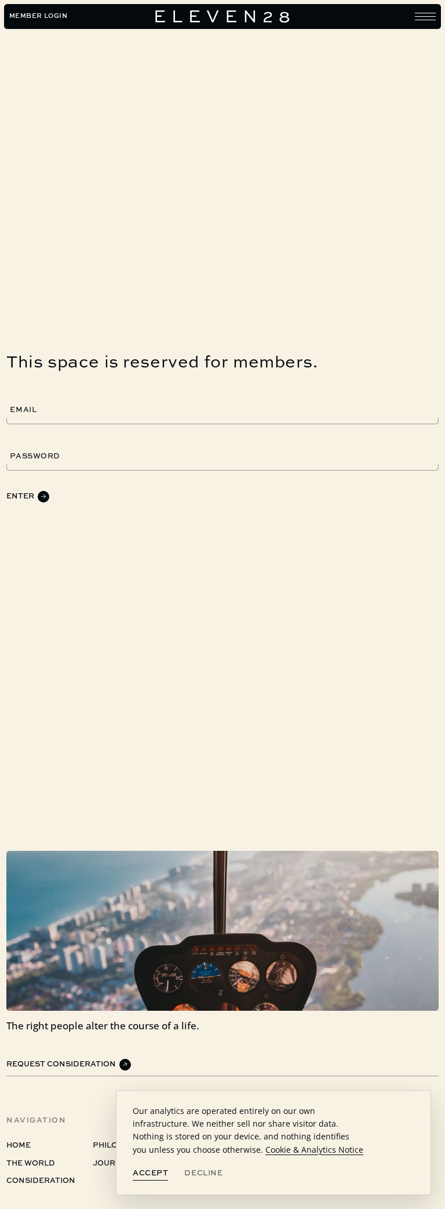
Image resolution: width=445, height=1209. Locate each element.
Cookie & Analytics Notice (314, 1149)
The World (30, 1163)
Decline (203, 1173)
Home (18, 1145)
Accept (150, 1173)
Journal (112, 1163)
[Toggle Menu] (425, 16)
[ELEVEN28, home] (222, 16)
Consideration (40, 1181)
